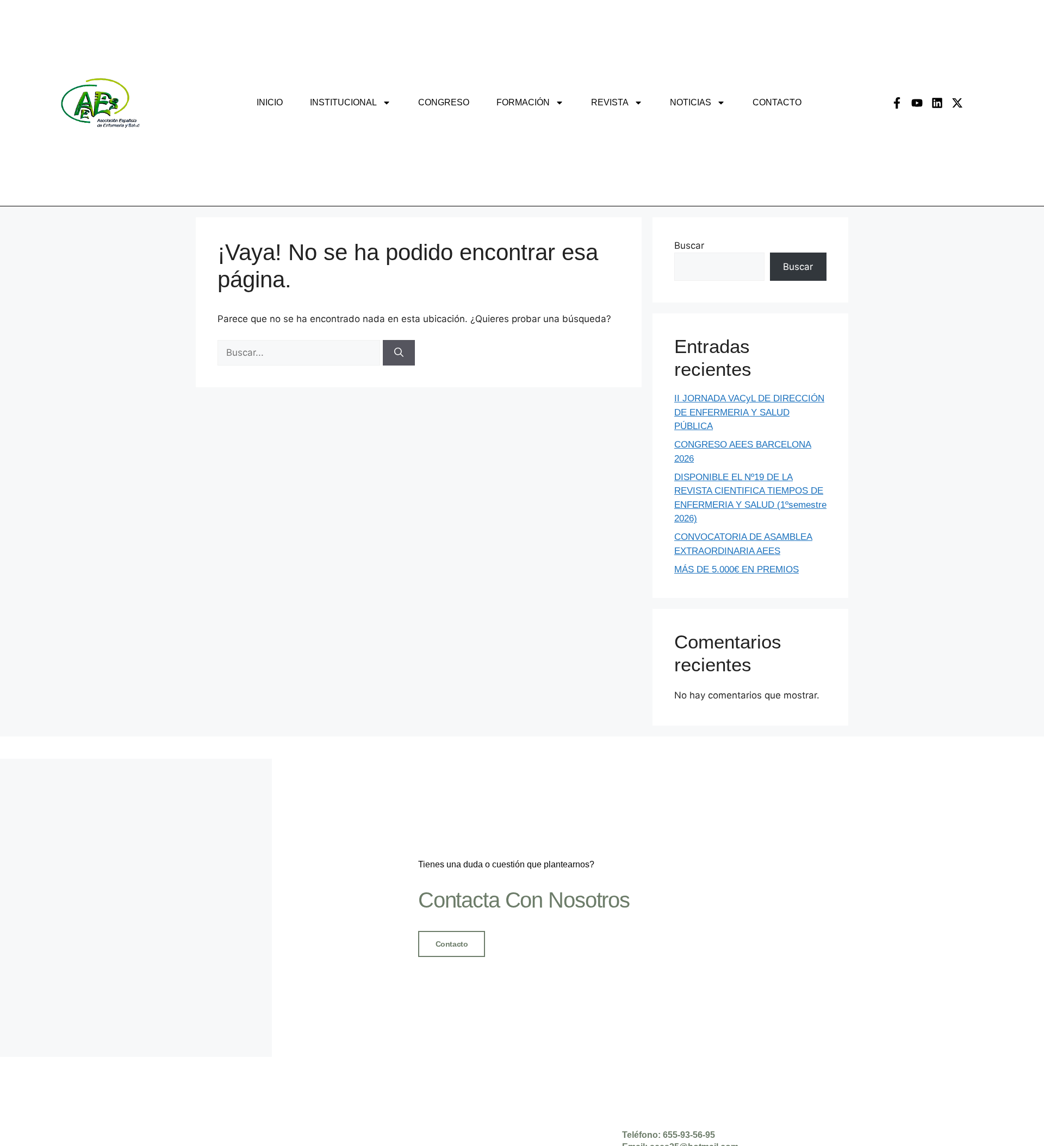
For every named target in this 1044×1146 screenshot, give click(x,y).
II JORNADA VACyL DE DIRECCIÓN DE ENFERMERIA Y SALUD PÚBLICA (749, 412)
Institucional (343, 102)
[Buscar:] (300, 352)
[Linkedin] (937, 103)
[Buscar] (399, 353)
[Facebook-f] (897, 103)
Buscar (689, 245)
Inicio (270, 102)
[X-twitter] (957, 103)
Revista (610, 102)
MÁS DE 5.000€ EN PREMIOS (736, 569)
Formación (523, 102)
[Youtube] (917, 103)
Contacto (777, 102)
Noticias (690, 102)
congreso (443, 102)
